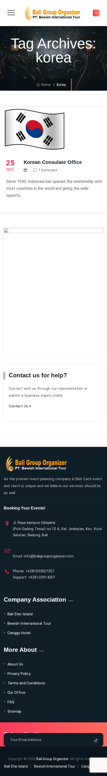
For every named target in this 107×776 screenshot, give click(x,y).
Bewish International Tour (29, 623)
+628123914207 (41, 577)
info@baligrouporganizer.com (43, 556)
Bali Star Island (20, 614)
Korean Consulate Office (53, 162)
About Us (15, 664)
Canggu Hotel (18, 633)
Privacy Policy (19, 673)
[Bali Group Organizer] (53, 13)
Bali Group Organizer (52, 759)
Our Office (16, 692)
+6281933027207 (39, 571)
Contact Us (19, 406)
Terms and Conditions (26, 683)
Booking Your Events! (24, 508)
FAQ (10, 702)
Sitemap (14, 711)
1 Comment (47, 170)
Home (45, 85)
